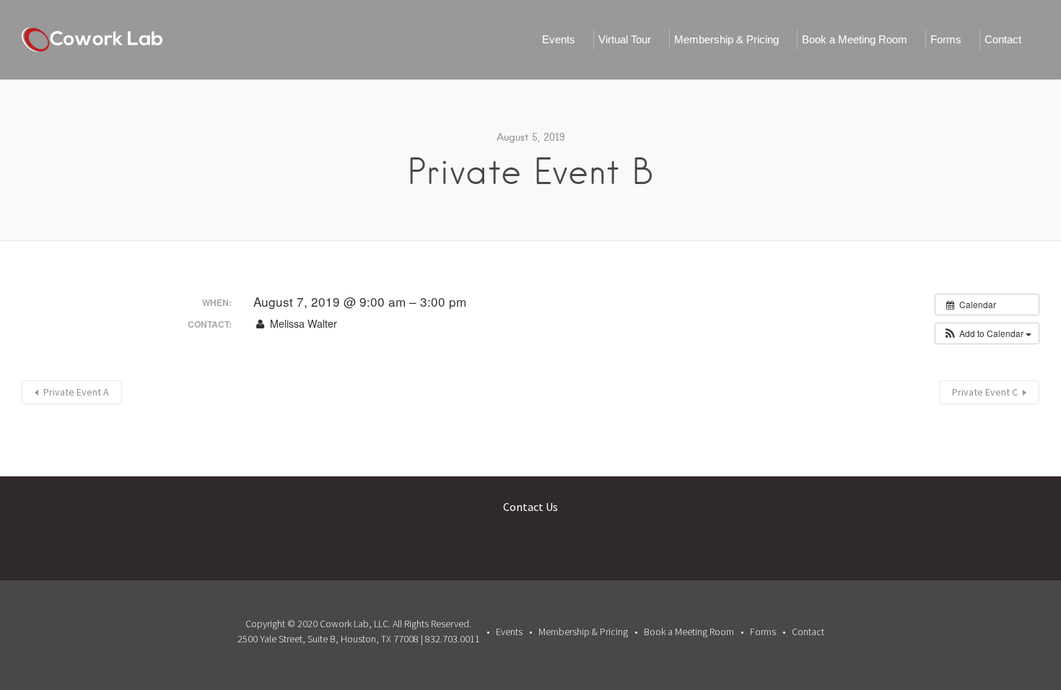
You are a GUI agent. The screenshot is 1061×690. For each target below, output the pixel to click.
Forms (945, 39)
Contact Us (530, 506)
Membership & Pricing (726, 39)
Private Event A (76, 391)
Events (558, 39)
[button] (987, 333)
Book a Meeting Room (854, 39)
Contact (1002, 39)
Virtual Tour (624, 39)
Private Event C (985, 391)
